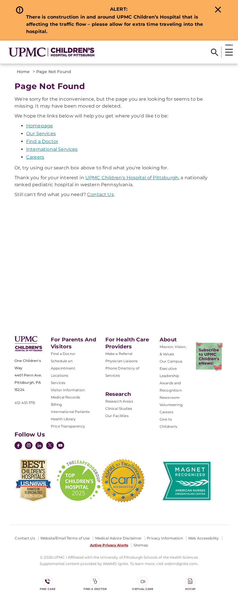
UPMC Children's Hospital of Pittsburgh (131, 177)
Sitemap (141, 545)
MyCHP (190, 588)
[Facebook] (18, 446)
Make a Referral (118, 354)
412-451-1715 (25, 403)
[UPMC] (51, 52)
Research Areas (119, 401)
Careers (35, 157)
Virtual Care (142, 588)
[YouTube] (60, 446)
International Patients (70, 412)
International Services (52, 149)
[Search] (214, 52)
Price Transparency (68, 426)
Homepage (39, 125)
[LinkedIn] (39, 446)
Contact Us (100, 194)
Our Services (41, 133)
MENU (228, 45)
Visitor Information (68, 390)
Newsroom (170, 397)
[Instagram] (29, 446)
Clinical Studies (118, 408)
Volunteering (171, 405)
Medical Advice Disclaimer (118, 538)
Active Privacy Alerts (109, 545)
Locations (59, 375)
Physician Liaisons (121, 361)
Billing (56, 404)
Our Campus (171, 361)
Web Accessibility (203, 538)
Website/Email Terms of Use (65, 538)
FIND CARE (47, 588)
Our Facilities (117, 416)
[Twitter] (50, 445)
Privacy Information (165, 538)
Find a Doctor (42, 141)
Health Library (63, 419)
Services (58, 383)
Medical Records (65, 397)
